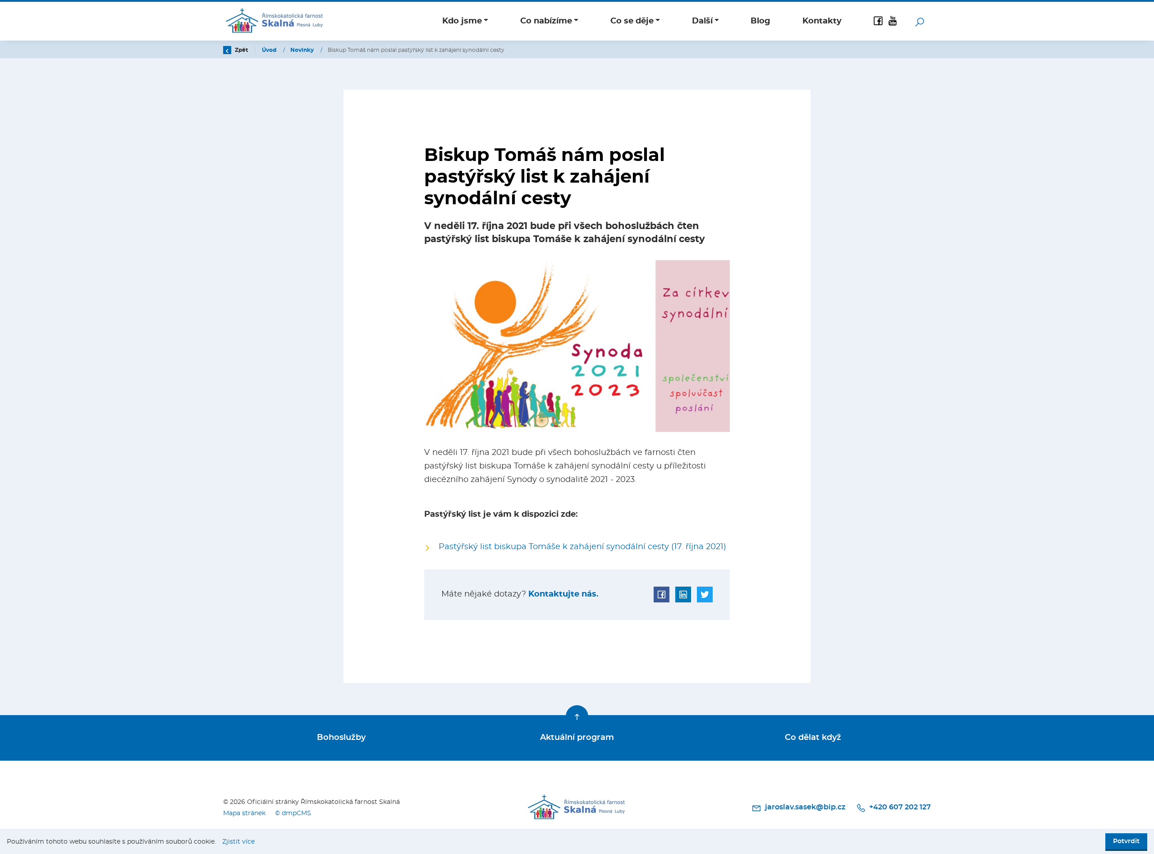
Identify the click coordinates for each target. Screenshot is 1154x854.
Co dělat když (813, 738)
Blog (760, 21)
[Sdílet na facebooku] (661, 594)
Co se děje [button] (632, 21)
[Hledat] (919, 21)
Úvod (270, 50)
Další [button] (702, 21)
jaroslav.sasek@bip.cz (805, 807)
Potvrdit (1126, 841)
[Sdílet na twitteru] (705, 594)
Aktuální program (577, 738)
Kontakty (822, 21)
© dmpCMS (293, 813)
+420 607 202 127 (899, 807)
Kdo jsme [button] (462, 21)
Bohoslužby (341, 738)
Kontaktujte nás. (562, 594)
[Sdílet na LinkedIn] (683, 594)
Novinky (302, 50)
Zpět (241, 50)
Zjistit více (238, 841)
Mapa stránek (244, 813)
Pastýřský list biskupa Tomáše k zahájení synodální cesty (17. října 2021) (582, 547)
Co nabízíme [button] (546, 21)
